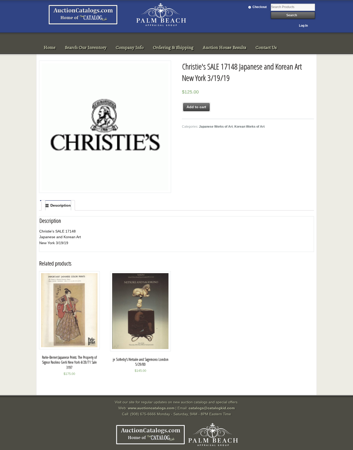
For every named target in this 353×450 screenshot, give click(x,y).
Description (60, 205)
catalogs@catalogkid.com (212, 408)
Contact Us (266, 47)
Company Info (130, 47)
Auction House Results (224, 47)
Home (50, 47)
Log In (303, 25)
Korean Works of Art (249, 126)
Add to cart (196, 107)
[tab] (58, 205)
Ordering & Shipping (173, 47)
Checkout (259, 7)
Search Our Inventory (85, 47)
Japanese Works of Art (216, 126)
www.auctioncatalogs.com (151, 408)
